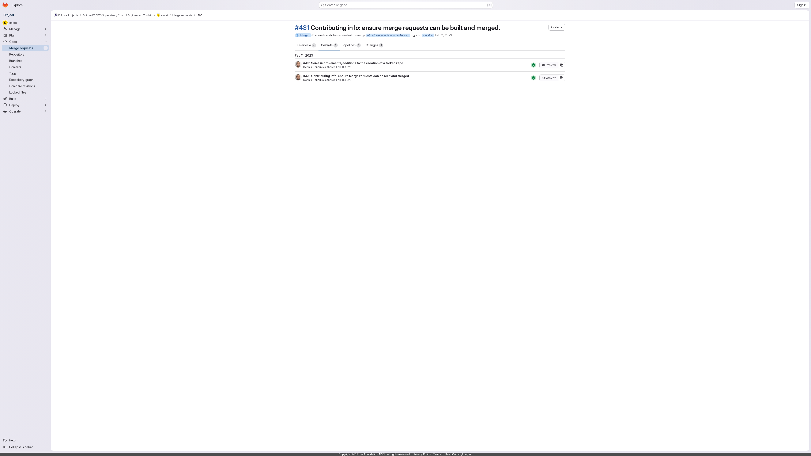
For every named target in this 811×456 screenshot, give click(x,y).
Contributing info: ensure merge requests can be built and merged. (360, 76)
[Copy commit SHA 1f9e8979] (561, 78)
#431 (302, 27)
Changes (374, 45)
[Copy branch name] (413, 35)
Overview (306, 45)
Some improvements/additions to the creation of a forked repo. (357, 63)
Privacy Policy (422, 454)
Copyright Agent (462, 454)
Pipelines (351, 45)
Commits (328, 45)
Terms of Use (441, 454)
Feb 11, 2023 (443, 35)
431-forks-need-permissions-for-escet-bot (388, 35)
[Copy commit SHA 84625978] (561, 65)
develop (428, 35)
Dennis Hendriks (313, 67)
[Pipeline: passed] (533, 65)
